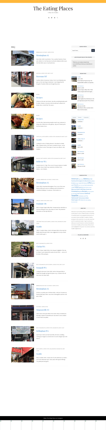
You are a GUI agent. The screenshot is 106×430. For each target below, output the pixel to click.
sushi (85, 196)
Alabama (38, 179)
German (82, 185)
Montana (38, 73)
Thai (87, 196)
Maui (84, 187)
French (76, 185)
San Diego (75, 193)
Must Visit (44, 285)
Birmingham (39, 52)
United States (51, 52)
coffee (89, 183)
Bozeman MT (41, 76)
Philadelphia (75, 191)
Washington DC (75, 200)
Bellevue (38, 158)
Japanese (81, 187)
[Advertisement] (53, 31)
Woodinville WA (74, 202)
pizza (80, 191)
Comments (86, 117)
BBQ (75, 181)
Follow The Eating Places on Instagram (53, 418)
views (87, 198)
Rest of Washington (41, 243)
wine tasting (88, 200)
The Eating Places (53, 8)
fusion (79, 185)
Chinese (85, 183)
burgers (77, 183)
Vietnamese (82, 198)
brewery (73, 183)
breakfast (92, 181)
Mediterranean (88, 187)
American (74, 179)
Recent (79, 117)
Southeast (44, 52)
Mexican (73, 189)
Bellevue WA (41, 161)
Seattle (39, 139)
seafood (87, 193)
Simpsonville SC (42, 310)
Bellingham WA (42, 331)
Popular (74, 117)
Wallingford (53, 348)
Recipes (37, 94)
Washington (59, 136)
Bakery (86, 179)
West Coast (50, 73)
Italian (77, 187)
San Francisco (80, 193)
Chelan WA (40, 246)
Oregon (38, 200)
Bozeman (87, 181)
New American (87, 189)
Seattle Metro (45, 136)
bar (89, 179)
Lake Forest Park (40, 221)
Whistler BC (82, 200)
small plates (80, 196)
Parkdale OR (41, 203)
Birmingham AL (42, 55)
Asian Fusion (81, 179)
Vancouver (75, 198)
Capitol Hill (39, 136)
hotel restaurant (87, 185)
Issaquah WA (41, 267)
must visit (79, 189)
